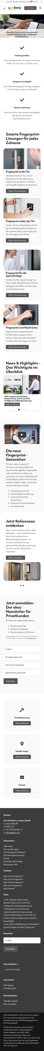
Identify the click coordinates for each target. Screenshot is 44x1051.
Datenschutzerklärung (12, 1035)
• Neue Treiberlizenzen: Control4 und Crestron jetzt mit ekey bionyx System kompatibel (20, 918)
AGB (22, 1032)
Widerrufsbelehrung (11, 1032)
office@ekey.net (13, 832)
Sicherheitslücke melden (13, 1038)
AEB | (27, 1032)
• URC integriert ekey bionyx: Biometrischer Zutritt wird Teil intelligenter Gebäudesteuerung (18, 902)
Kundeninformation (11, 1030)
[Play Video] (22, 435)
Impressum (26, 1035)
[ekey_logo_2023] (14, 7)
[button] (19, 409)
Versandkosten (26, 1030)
